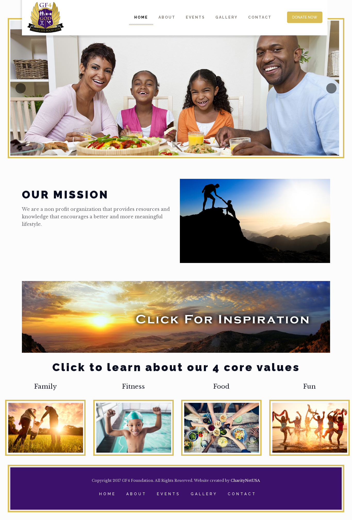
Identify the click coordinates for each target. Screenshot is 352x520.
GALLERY (204, 494)
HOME (107, 494)
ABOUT (136, 494)
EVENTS (168, 494)
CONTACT (242, 494)
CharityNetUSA (245, 480)
